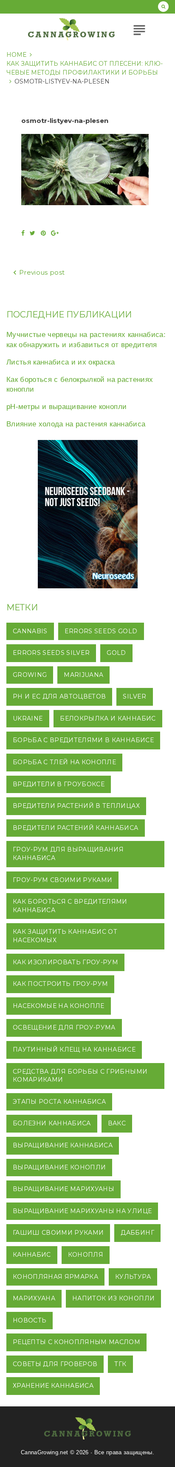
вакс (117, 1123)
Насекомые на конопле (58, 1006)
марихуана (34, 1298)
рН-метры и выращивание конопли (66, 407)
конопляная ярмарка (55, 1276)
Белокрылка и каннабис (107, 718)
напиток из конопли (113, 1298)
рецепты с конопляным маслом (76, 1342)
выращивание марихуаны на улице (82, 1211)
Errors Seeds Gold (101, 631)
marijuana (83, 675)
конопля (85, 1254)
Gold (116, 653)
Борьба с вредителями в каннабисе (83, 740)
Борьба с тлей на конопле (64, 762)
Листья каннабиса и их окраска (60, 362)
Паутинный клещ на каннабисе (74, 1049)
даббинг (137, 1232)
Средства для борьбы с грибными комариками (80, 1076)
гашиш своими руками (58, 1232)
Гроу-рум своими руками (62, 880)
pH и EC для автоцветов (59, 696)
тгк (120, 1364)
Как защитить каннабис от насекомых (65, 936)
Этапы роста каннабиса (59, 1101)
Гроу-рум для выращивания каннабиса (68, 854)
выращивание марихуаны (63, 1189)
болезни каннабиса (52, 1123)
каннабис (32, 1254)
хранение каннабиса (53, 1385)
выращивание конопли (59, 1167)
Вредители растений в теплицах (76, 806)
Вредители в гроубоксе (58, 784)
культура (133, 1276)
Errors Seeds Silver (51, 653)
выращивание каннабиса (63, 1145)
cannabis (30, 631)
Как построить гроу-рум (60, 984)
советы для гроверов (55, 1364)
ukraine (28, 718)
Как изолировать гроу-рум (65, 962)
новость (29, 1320)
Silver (134, 696)
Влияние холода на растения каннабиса (75, 424)
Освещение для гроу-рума (64, 1027)
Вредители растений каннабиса (75, 828)
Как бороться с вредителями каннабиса (70, 906)
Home (16, 54)
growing (30, 675)
